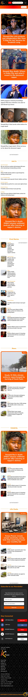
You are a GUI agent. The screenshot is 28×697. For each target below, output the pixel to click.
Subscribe (14, 607)
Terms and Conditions (5, 647)
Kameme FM (3, 665)
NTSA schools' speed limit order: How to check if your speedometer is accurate (16, 551)
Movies (8, 324)
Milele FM (3, 661)
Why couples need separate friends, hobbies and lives (14, 179)
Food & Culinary (4, 182)
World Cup (25, 97)
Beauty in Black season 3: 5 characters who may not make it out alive (16, 327)
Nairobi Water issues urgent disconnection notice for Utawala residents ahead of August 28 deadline (15, 413)
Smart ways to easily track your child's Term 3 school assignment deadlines (16, 559)
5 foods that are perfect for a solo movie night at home (14, 184)
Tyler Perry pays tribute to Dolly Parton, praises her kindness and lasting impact (15, 311)
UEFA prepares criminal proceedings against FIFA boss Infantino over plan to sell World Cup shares (13, 102)
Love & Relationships (5, 177)
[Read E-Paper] (25, 694)
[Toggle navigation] (25, 3)
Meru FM (3, 666)
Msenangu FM (4, 671)
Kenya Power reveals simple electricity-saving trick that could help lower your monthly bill (14, 539)
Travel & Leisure (4, 165)
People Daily (3, 660)
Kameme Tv (3, 663)
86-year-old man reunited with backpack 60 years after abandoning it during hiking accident (11, 262)
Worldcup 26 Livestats (18, 2)
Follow (22, 629)
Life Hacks (23, 513)
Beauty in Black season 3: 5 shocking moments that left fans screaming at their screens (16, 335)
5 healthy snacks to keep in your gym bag (11, 188)
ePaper (10, 2)
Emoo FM (3, 669)
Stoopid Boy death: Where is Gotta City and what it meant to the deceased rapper (14, 74)
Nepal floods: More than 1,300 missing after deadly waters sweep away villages (16, 405)
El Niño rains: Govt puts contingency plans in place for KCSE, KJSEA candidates (16, 397)
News (2, 171)
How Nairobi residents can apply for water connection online (16, 574)
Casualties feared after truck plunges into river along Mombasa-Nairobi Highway (16, 388)
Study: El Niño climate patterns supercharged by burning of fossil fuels (11, 274)
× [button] (26, 693)
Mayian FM (3, 668)
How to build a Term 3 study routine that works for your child (16, 567)
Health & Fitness (4, 187)
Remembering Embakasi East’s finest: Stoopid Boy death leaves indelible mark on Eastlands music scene (16, 319)
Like (22, 625)
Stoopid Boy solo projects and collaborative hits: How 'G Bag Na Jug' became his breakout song (14, 39)
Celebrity (24, 15)
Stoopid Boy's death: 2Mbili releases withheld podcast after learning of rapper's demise (14, 224)
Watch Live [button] (24, 7)
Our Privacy (3, 649)
